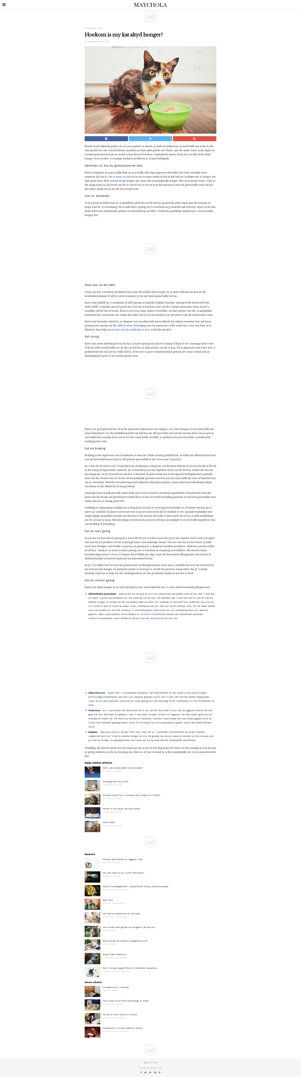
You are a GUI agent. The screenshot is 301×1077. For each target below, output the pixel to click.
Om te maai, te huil (119, 176)
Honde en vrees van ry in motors (120, 1014)
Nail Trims (108, 900)
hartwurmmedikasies (153, 614)
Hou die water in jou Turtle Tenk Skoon (123, 873)
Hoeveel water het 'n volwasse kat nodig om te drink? (131, 795)
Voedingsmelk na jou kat (115, 781)
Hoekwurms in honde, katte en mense (123, 1028)
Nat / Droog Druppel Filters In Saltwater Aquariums (130, 968)
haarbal (176, 459)
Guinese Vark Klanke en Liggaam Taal (122, 859)
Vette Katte (109, 822)
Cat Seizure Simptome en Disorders (121, 913)
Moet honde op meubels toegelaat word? (125, 941)
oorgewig (127, 546)
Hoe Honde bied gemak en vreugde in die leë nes (129, 927)
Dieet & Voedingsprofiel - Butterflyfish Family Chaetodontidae (135, 886)
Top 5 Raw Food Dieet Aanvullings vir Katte (126, 1001)
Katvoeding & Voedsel (94, 28)
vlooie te (98, 606)
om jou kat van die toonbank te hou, (128, 329)
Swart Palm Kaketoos (114, 954)
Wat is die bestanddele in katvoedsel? (123, 768)
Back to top (150, 1063)
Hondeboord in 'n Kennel (116, 987)
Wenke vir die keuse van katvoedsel (121, 808)
